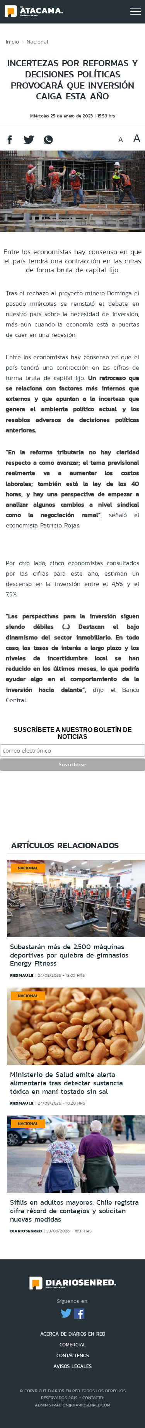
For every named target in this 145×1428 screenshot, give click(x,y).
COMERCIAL (73, 1344)
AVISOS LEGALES (72, 1366)
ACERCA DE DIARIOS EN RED (72, 1334)
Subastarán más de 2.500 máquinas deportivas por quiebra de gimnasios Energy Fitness (69, 955)
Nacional (37, 41)
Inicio (12, 41)
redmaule (22, 975)
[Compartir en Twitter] (29, 143)
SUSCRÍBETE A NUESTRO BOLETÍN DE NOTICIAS (73, 733)
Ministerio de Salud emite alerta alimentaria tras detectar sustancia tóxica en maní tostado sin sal (66, 1083)
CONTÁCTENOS (72, 1355)
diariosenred (26, 1231)
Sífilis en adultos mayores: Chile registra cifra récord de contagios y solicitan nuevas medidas (74, 1210)
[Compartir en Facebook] (9, 143)
